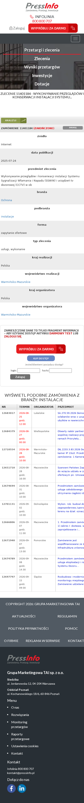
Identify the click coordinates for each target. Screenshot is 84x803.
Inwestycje (42, 75)
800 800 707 (42, 21)
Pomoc (71, 628)
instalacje (7, 216)
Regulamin (67, 616)
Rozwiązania (20, 715)
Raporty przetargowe (20, 736)
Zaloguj (18, 28)
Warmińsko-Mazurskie (15, 281)
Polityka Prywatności (28, 628)
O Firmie (11, 641)
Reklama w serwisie (43, 641)
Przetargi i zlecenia (42, 49)
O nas (15, 707)
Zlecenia (42, 58)
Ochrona (6, 200)
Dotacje (42, 83)
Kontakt (17, 753)
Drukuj (72, 128)
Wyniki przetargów (42, 66)
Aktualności (23, 616)
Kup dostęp (41, 358)
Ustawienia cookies (25, 746)
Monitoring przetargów (19, 724)
